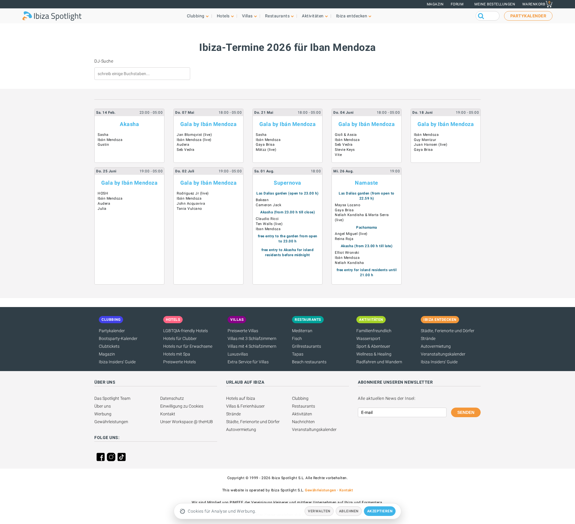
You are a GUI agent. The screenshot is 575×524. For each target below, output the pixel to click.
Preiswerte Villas (243, 330)
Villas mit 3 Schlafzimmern (252, 338)
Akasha (129, 124)
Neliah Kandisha (349, 263)
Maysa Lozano (347, 205)
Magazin (435, 4)
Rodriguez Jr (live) (193, 193)
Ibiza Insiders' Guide (117, 361)
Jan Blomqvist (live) (194, 135)
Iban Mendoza (268, 229)
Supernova (287, 183)
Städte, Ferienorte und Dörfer (447, 330)
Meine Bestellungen (494, 4)
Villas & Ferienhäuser (245, 406)
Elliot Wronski (347, 252)
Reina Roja (344, 239)
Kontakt (167, 413)
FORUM (457, 4)
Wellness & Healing (373, 354)
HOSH (103, 193)
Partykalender (112, 330)
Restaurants (303, 406)
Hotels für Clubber (180, 338)
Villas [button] (247, 15)
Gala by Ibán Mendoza (208, 124)
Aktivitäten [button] (313, 15)
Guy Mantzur (425, 140)
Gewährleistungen (111, 421)
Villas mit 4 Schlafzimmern (252, 346)
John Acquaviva (191, 203)
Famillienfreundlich (373, 330)
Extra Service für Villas (248, 361)
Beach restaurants (309, 361)
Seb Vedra (186, 150)
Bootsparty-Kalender (118, 338)
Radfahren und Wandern (379, 361)
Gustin (103, 144)
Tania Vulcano (189, 208)
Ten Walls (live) (269, 224)
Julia (102, 208)
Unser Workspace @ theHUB (186, 421)
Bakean (262, 200)
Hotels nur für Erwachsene (187, 346)
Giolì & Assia (346, 135)
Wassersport (368, 338)
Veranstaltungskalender (443, 354)
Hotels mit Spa (176, 354)
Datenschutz (172, 398)
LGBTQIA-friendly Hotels (185, 330)
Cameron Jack (268, 205)
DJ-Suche (103, 61)
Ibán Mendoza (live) (194, 140)
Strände (428, 338)
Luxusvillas (238, 354)
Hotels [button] (223, 15)
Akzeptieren (380, 511)
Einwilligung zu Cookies (181, 406)
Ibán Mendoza (110, 140)
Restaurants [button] (277, 15)
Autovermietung (436, 346)
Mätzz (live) (266, 150)
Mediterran (302, 330)
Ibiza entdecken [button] (351, 15)
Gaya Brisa (265, 144)
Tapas (297, 354)
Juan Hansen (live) (430, 144)
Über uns (102, 406)
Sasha (103, 135)
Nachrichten (303, 421)
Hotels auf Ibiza (240, 398)
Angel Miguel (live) (351, 234)
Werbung (102, 413)
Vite (338, 155)
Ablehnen (348, 511)
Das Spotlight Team (112, 398)
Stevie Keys (345, 150)
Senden (465, 412)
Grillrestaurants (306, 346)
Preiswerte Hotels (179, 361)
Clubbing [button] (196, 15)
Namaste (366, 183)
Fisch (297, 338)
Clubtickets (109, 346)
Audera (183, 144)
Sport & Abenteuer (373, 346)
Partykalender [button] (528, 15)
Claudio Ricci (267, 219)
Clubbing (300, 398)
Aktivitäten (302, 413)
